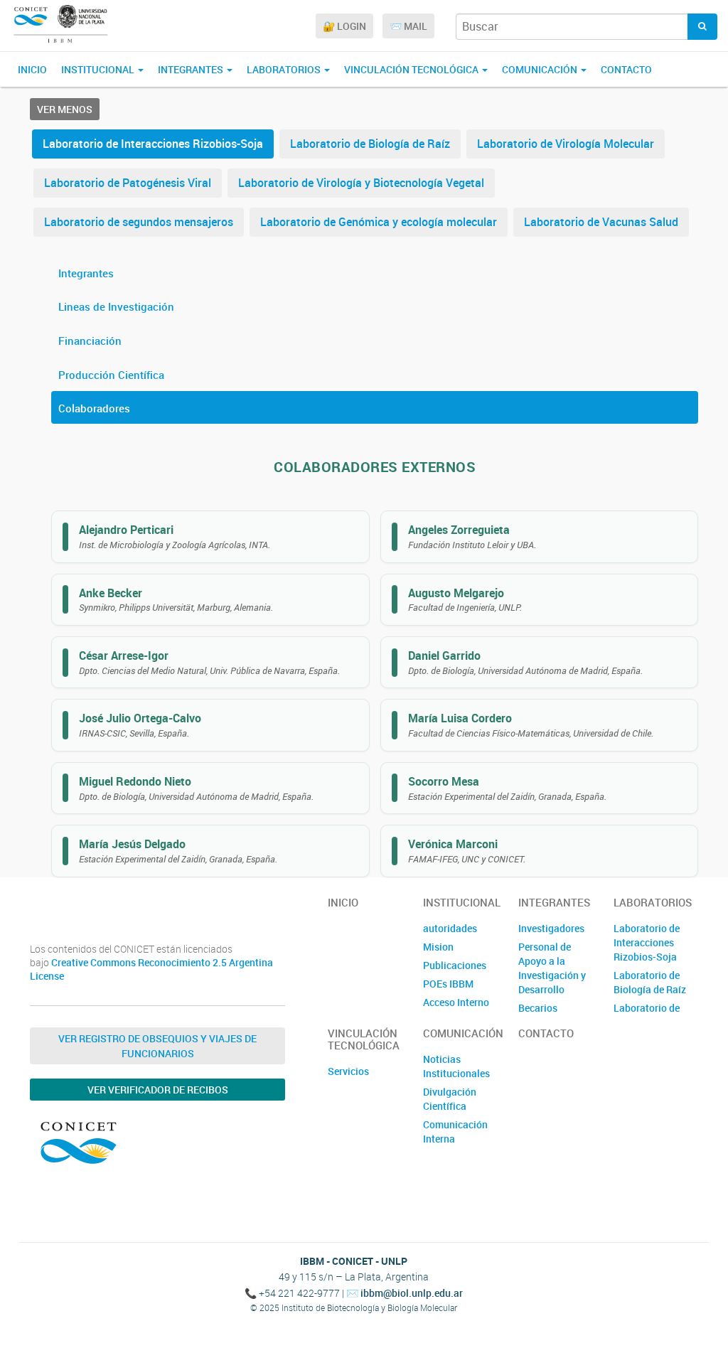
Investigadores (551, 928)
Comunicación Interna (455, 1131)
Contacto (626, 69)
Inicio (32, 69)
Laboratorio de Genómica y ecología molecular (378, 222)
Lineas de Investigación (116, 306)
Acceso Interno (456, 1002)
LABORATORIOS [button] (285, 69)
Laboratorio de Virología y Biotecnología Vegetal (361, 183)
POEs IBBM (448, 983)
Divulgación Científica (449, 1099)
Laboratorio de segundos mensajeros (138, 222)
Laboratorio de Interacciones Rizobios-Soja (153, 143)
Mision (438, 946)
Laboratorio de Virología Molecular (565, 143)
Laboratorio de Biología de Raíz (370, 143)
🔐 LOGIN (344, 26)
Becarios (537, 1008)
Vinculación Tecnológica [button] (412, 69)
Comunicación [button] (540, 69)
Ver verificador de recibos (157, 1089)
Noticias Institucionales (456, 1066)
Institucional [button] (98, 69)
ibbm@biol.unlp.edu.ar (411, 1293)
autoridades (450, 928)
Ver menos (64, 109)
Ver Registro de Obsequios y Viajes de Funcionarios (157, 1046)
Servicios (348, 1071)
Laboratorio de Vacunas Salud (601, 222)
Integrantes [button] (191, 69)
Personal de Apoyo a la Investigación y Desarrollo (552, 968)
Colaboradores (94, 408)
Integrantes (86, 273)
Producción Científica (111, 375)
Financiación (90, 340)
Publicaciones (454, 965)
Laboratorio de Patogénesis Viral (127, 183)
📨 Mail (408, 26)
